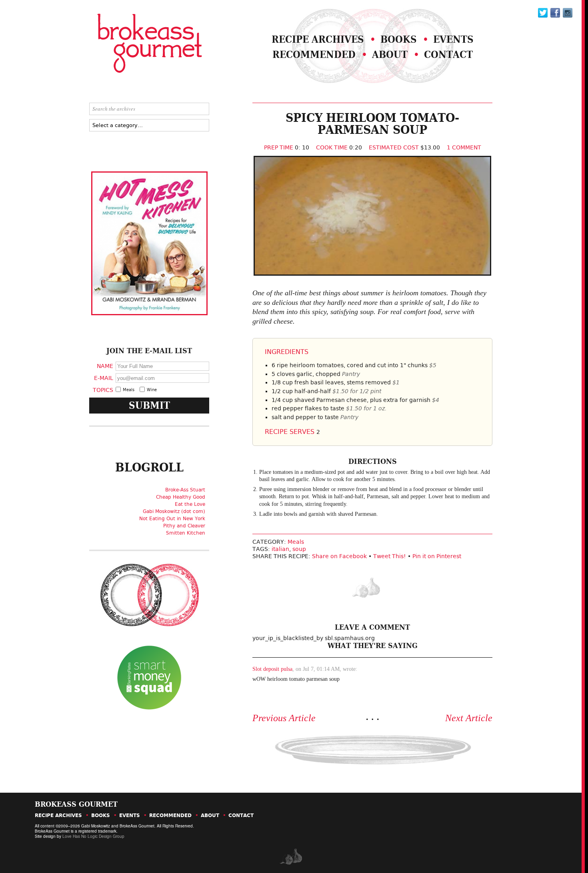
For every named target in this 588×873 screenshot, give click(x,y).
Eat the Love (190, 504)
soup (299, 549)
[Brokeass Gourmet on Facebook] (543, 13)
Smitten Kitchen (185, 533)
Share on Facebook (339, 556)
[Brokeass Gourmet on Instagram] (567, 13)
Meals (296, 542)
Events (453, 39)
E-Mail (103, 377)
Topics (103, 389)
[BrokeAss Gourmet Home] (129, 44)
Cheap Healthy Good (180, 497)
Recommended (314, 54)
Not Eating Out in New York (172, 518)
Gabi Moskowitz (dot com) (174, 511)
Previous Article (284, 718)
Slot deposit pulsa (272, 669)
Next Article (468, 718)
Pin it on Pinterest (436, 556)
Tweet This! (389, 556)
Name (105, 366)
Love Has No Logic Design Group (93, 836)
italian (280, 549)
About (390, 54)
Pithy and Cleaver (184, 526)
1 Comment (464, 147)
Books (398, 39)
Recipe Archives (318, 39)
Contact (448, 54)
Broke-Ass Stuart (185, 490)
